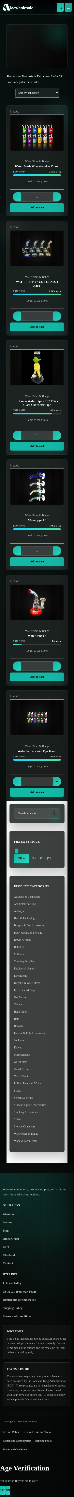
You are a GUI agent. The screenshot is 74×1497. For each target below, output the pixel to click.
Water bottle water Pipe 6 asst (37, 751)
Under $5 (56, 76)
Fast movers (44, 76)
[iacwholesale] (36, 7)
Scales (17, 1090)
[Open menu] (68, 7)
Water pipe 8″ (37, 520)
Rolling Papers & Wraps (27, 1083)
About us (8, 1214)
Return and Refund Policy (19, 1299)
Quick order (32, 82)
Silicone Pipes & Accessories (30, 1105)
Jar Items (19, 1040)
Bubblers (19, 947)
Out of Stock (21, 1076)
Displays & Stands (24, 968)
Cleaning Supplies (24, 961)
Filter (21, 858)
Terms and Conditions (17, 1316)
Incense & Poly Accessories (29, 1033)
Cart (6, 1246)
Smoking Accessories (25, 1112)
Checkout (9, 1255)
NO (8, 1490)
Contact (8, 1263)
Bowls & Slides (22, 939)
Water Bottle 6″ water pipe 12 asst (37, 166)
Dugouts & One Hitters (27, 982)
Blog (6, 1230)
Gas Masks (20, 997)
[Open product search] (60, 7)
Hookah (18, 1026)
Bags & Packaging (24, 918)
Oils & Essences (23, 1069)
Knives (18, 1047)
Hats (16, 1018)
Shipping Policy (12, 1308)
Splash (17, 1119)
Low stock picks (16, 82)
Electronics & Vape (25, 990)
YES (3, 1490)
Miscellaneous (22, 1054)
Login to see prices (37, 181)
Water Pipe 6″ (37, 635)
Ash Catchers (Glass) (25, 903)
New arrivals (29, 76)
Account (8, 1222)
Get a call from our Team (19, 1291)
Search (55, 813)
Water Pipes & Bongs (37, 161)
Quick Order (11, 1238)
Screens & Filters (23, 1097)
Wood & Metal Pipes (25, 1140)
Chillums (19, 954)
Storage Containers (24, 1126)
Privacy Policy (12, 1283)
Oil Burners (20, 1061)
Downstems (20, 975)
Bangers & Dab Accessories (29, 925)
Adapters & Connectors (27, 896)
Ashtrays (19, 911)
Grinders (19, 1004)
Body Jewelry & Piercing (28, 932)
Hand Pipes (20, 1011)
